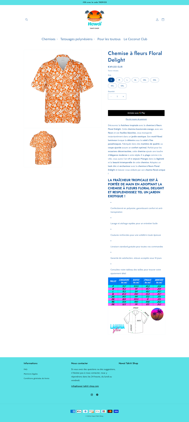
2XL (144, 80)
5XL (122, 86)
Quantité (111, 91)
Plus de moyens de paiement (136, 119)
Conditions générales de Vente (36, 378)
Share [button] (113, 343)
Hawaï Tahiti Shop (97, 416)
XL (135, 80)
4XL (112, 86)
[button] (26, 19)
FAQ (25, 369)
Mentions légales (31, 374)
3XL (154, 80)
